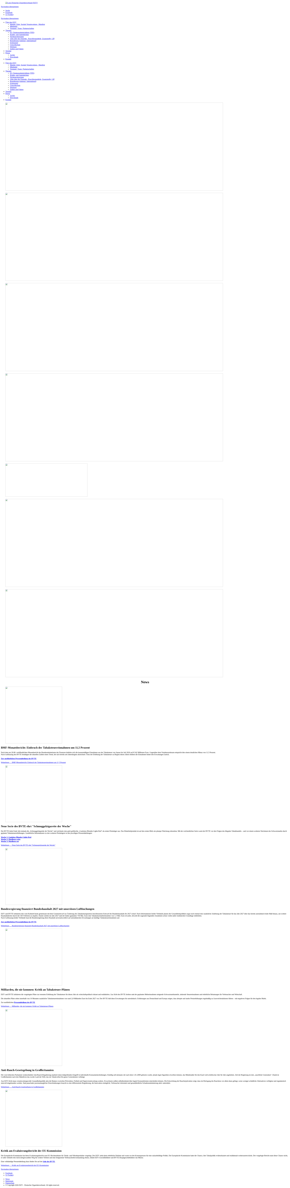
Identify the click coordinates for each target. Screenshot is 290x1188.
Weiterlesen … (33, 762)
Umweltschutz (15, 45)
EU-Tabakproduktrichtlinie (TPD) (22, 32)
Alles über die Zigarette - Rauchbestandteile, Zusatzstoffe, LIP (32, 39)
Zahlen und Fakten (16, 49)
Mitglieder (13, 26)
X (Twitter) (9, 15)
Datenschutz (9, 1183)
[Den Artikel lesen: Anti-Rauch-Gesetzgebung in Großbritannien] (33, 1065)
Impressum (9, 1181)
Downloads (14, 57)
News (7, 1179)
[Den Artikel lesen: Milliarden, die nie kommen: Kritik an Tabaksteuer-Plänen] (33, 985)
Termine (8, 51)
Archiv (12, 55)
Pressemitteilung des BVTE (24, 1002)
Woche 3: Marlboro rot (10, 841)
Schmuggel (14, 43)
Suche (7, 10)
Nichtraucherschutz (17, 37)
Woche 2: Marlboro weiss (10, 839)
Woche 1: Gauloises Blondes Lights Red (16, 837)
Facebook (8, 13)
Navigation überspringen (10, 7)
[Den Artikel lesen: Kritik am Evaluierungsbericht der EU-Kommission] (33, 1146)
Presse (7, 53)
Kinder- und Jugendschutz (19, 35)
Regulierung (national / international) (23, 41)
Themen (8, 30)
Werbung (13, 47)
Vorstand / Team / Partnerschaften (22, 28)
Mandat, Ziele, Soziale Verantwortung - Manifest (27, 24)
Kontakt (8, 59)
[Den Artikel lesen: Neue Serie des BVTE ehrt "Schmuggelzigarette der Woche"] (33, 821)
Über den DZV (10, 22)
